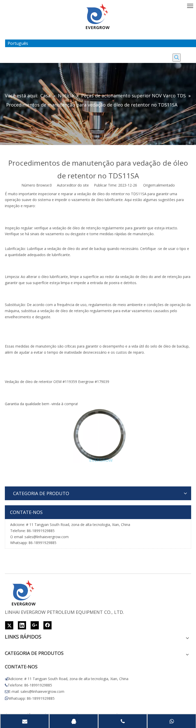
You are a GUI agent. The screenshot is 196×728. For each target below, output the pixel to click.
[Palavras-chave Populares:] (177, 58)
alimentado (165, 185)
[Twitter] (9, 625)
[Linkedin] (22, 625)
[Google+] (35, 625)
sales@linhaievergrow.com (47, 536)
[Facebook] (47, 625)
